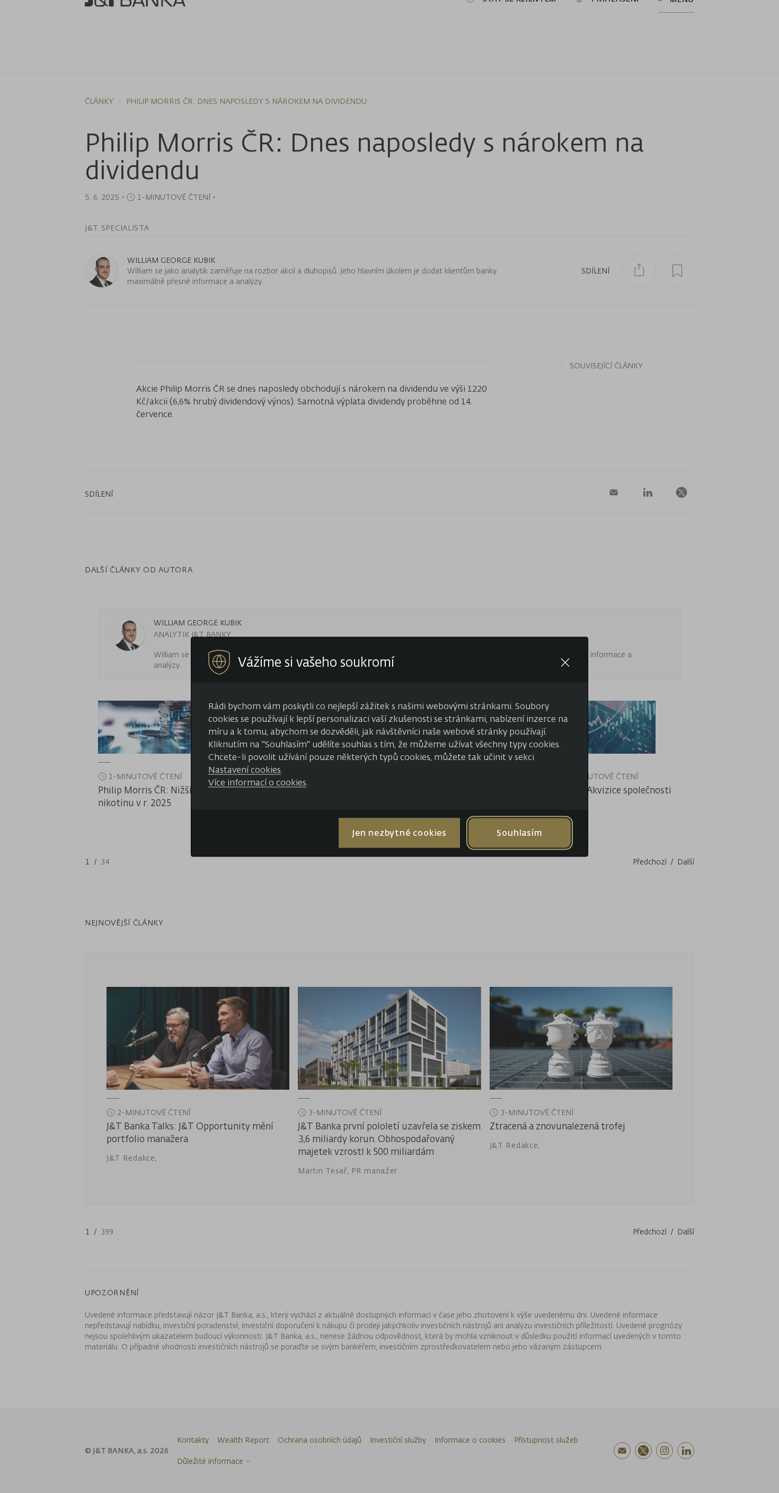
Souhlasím (519, 832)
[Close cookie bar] (565, 662)
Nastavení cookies (244, 769)
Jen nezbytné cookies (399, 832)
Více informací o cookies (257, 782)
